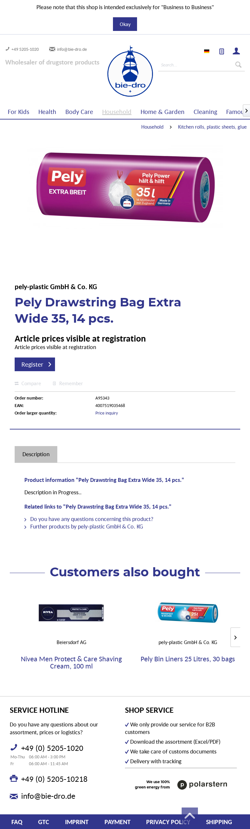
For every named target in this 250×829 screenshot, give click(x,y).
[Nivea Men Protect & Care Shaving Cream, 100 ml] (71, 613)
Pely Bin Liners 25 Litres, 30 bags (188, 659)
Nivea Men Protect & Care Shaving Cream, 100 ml (71, 662)
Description (35, 454)
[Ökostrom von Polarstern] (181, 784)
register (32, 364)
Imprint (77, 822)
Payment (117, 822)
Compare (30, 383)
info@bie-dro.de (72, 49)
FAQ (16, 822)
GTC (43, 822)
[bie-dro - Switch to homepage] (111, 71)
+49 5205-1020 (25, 49)
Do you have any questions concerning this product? (91, 519)
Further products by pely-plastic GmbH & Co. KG (86, 526)
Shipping (219, 822)
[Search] (238, 64)
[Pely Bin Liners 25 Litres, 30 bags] (188, 613)
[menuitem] (222, 51)
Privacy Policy (168, 822)
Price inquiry (106, 413)
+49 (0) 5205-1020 (52, 748)
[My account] (236, 51)
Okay (125, 24)
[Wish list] (222, 51)
